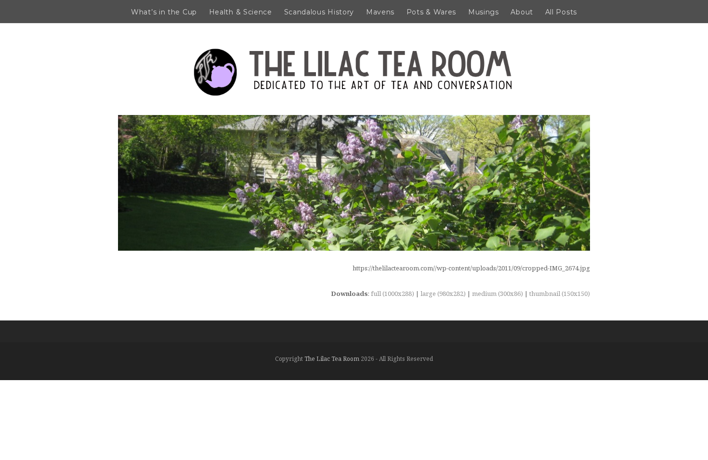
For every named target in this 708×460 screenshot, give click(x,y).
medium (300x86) (497, 293)
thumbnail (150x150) (559, 293)
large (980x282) (443, 293)
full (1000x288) (392, 293)
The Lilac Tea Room (331, 359)
